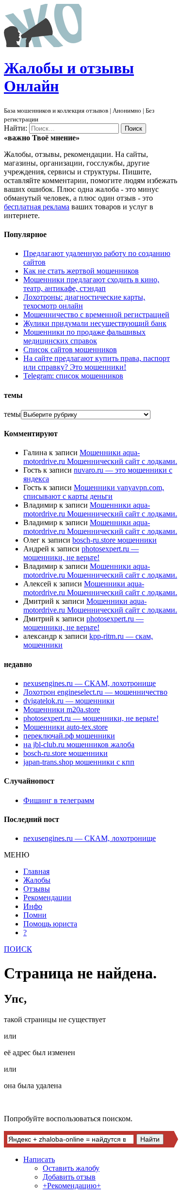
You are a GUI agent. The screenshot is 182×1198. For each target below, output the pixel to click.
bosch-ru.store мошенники (114, 540)
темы (12, 414)
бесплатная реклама (36, 207)
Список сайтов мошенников (70, 349)
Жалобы (36, 880)
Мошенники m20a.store (61, 709)
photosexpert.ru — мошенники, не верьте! (81, 553)
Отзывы (36, 889)
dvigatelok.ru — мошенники (69, 701)
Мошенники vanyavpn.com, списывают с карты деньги (93, 491)
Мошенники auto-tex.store (65, 727)
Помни (35, 915)
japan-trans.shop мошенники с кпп (78, 762)
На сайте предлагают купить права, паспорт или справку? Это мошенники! (96, 362)
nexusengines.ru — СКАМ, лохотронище (89, 683)
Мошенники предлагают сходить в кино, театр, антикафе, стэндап (91, 283)
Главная (36, 871)
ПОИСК (18, 949)
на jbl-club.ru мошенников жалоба (78, 744)
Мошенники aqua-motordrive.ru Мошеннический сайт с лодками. (100, 456)
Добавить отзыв (69, 1177)
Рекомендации (47, 897)
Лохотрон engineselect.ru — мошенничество (95, 692)
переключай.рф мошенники (69, 736)
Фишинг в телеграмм (58, 800)
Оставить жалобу (71, 1168)
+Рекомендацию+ (72, 1185)
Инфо (32, 906)
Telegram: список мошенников (73, 376)
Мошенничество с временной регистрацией (96, 314)
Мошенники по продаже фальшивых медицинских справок (84, 336)
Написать (39, 1159)
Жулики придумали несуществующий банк (94, 323)
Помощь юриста (50, 924)
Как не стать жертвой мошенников (81, 271)
